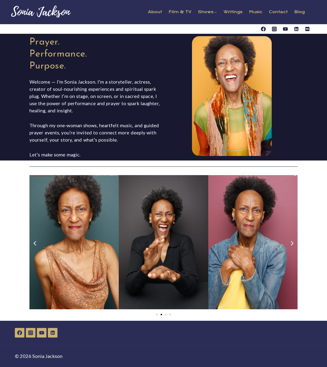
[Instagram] (274, 29)
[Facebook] (263, 29)
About (155, 12)
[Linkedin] (296, 29)
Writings (233, 12)
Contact (278, 12)
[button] (35, 243)
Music (255, 12)
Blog (299, 12)
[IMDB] (307, 29)
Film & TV (180, 12)
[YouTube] (285, 29)
